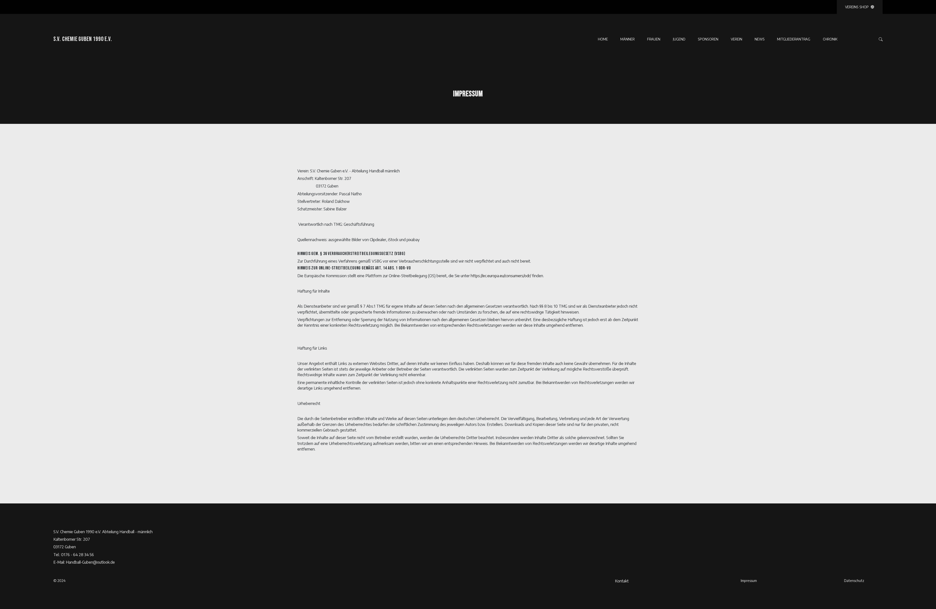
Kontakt (622, 580)
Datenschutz (854, 580)
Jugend (679, 39)
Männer (627, 39)
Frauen (653, 39)
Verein (736, 39)
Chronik (830, 39)
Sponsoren (708, 39)
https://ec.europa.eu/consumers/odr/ (501, 275)
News (760, 39)
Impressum (749, 580)
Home (603, 39)
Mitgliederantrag (793, 39)
